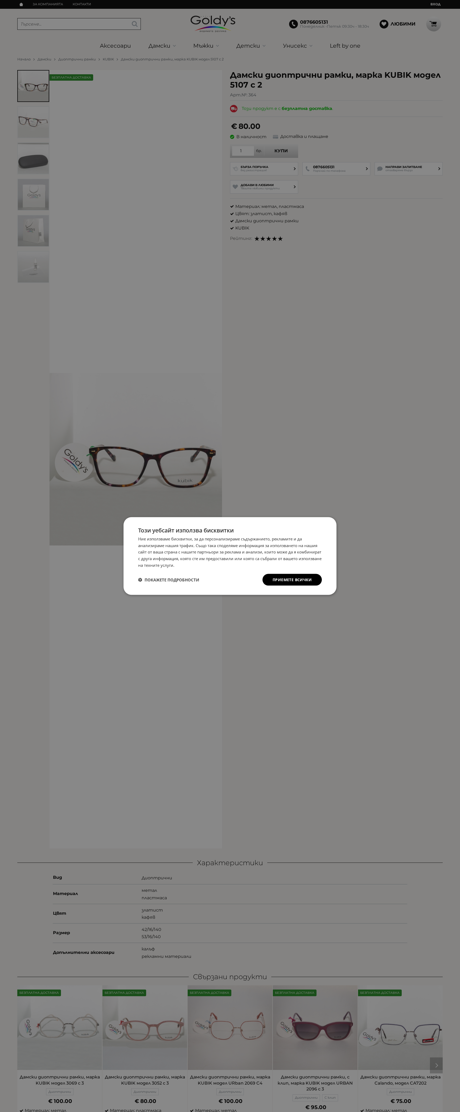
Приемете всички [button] (292, 579)
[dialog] (230, 556)
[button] (168, 580)
